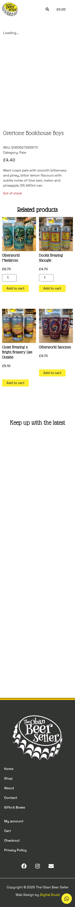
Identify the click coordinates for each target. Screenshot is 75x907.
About (9, 788)
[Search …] (47, 9)
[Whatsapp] (66, 898)
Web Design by (38, 895)
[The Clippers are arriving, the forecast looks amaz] (37, 537)
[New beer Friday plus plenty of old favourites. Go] (37, 495)
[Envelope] (51, 866)
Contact (10, 797)
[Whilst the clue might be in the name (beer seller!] (37, 579)
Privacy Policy (15, 850)
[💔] (37, 452)
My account (13, 821)
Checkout (12, 840)
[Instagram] (37, 866)
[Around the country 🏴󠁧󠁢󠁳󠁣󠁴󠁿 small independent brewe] (37, 663)
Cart (7, 831)
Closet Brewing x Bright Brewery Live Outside (17, 352)
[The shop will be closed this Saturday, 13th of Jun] (37, 621)
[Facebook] (24, 866)
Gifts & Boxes (14, 807)
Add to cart (15, 288)
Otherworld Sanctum (55, 347)
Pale (22, 152)
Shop (8, 778)
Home (8, 769)
